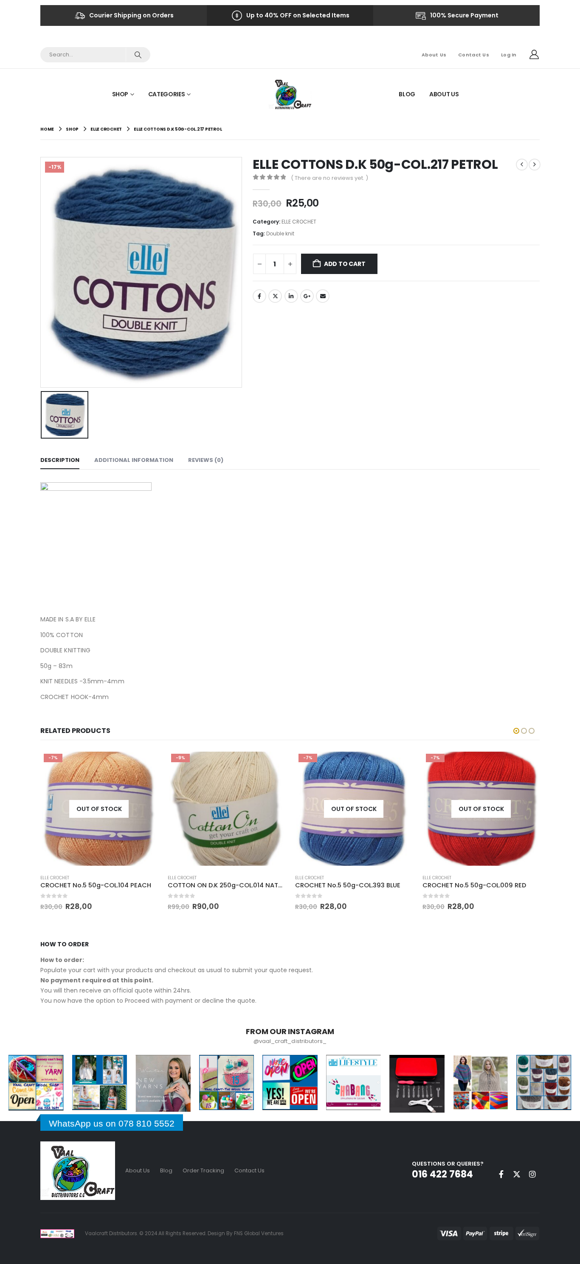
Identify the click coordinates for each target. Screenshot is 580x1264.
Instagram (532, 1174)
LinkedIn (291, 296)
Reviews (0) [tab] (205, 460)
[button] (516, 731)
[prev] (522, 165)
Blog (407, 94)
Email (322, 296)
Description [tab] (59, 460)
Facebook (259, 296)
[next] (535, 165)
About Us (434, 54)
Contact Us (473, 54)
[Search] (138, 55)
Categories (166, 94)
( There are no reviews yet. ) (329, 178)
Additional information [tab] (133, 460)
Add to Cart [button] (271, 764)
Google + (307, 296)
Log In (509, 54)
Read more (143, 761)
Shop (120, 94)
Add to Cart (345, 264)
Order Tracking (203, 1170)
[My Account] (534, 55)
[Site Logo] (290, 94)
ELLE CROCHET (299, 221)
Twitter (275, 296)
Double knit (280, 233)
